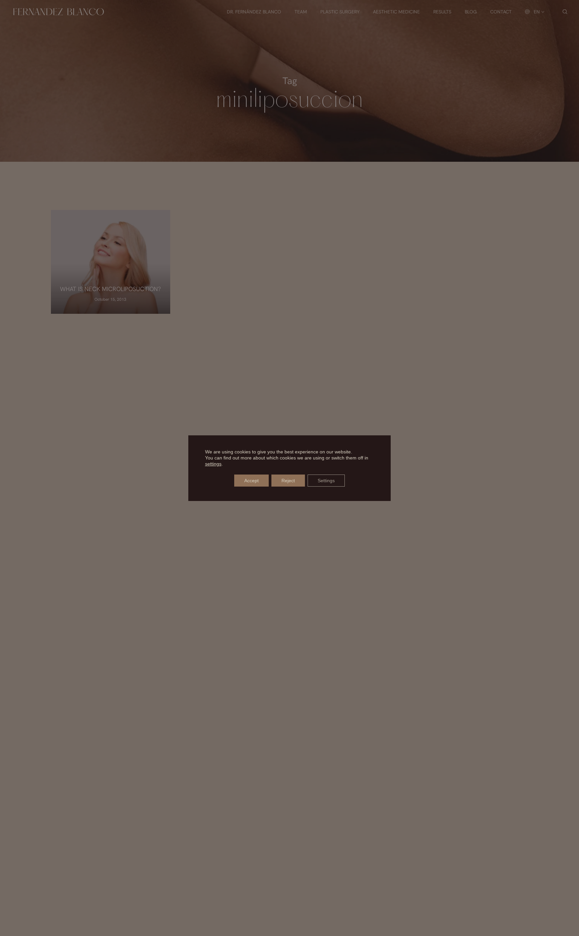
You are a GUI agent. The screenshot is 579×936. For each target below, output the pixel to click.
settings (213, 463)
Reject (288, 480)
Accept (251, 480)
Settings (326, 480)
